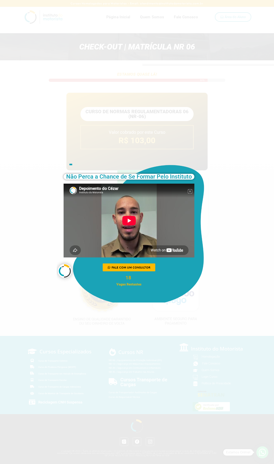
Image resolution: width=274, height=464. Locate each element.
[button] (190, 191)
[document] (137, 232)
